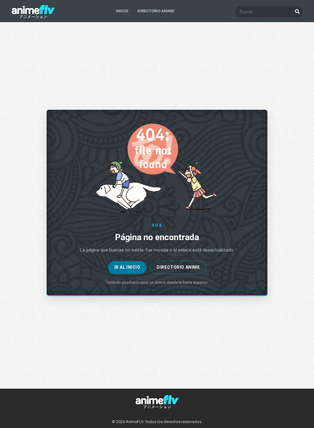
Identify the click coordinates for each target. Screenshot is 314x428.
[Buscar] (297, 11)
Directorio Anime (178, 267)
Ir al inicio (127, 267)
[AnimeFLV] (33, 17)
